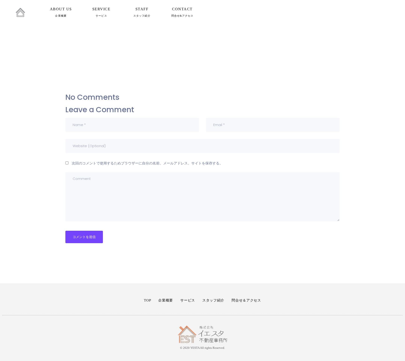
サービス (187, 300)
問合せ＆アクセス (246, 300)
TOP (147, 300)
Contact (182, 12)
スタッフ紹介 (213, 300)
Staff (141, 12)
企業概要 (165, 300)
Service (101, 12)
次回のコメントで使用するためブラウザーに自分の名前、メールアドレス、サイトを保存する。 (147, 163)
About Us (61, 12)
